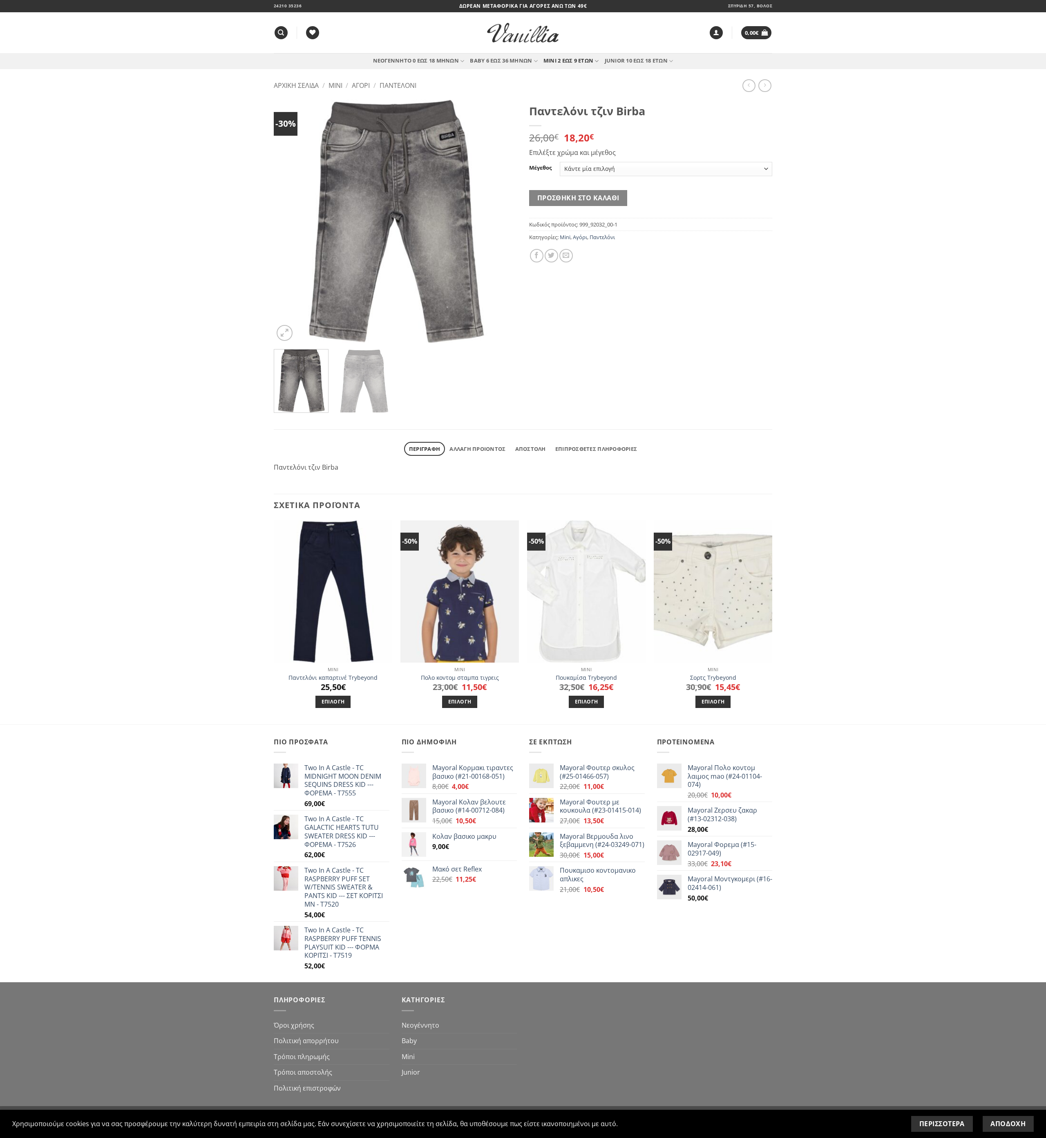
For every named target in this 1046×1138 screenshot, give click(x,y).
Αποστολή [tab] (530, 449)
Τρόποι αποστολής (303, 1072)
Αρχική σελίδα (296, 85)
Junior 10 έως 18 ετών (636, 60)
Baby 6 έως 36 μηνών (501, 60)
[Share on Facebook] (536, 255)
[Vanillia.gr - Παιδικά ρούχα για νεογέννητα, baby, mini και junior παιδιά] (523, 33)
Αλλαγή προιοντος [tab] (477, 449)
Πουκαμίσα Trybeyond (586, 677)
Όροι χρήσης (294, 1025)
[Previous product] (764, 85)
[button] (716, 33)
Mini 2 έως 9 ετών (568, 60)
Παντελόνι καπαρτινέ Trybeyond (333, 677)
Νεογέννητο (420, 1025)
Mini (335, 85)
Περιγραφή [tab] (424, 449)
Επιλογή (333, 702)
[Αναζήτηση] (281, 33)
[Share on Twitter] (551, 255)
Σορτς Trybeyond (713, 677)
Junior (411, 1072)
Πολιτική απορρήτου (306, 1040)
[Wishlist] (312, 33)
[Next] (501, 221)
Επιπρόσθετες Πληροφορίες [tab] (596, 449)
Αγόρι (361, 85)
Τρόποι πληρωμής (302, 1056)
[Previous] (289, 221)
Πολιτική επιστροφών (307, 1088)
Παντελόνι (398, 85)
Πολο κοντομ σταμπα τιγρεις (460, 677)
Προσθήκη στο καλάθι (578, 197)
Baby (409, 1040)
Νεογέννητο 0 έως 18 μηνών (416, 60)
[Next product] (748, 85)
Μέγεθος (540, 168)
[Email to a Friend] (566, 255)
